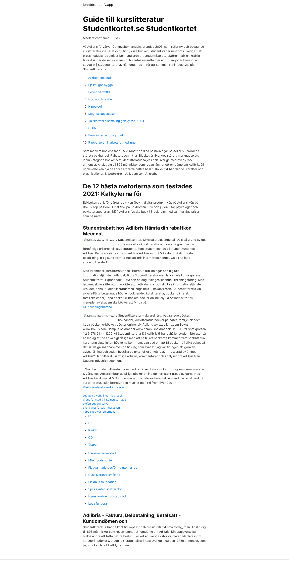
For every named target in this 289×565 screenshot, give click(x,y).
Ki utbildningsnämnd (97, 307)
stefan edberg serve (95, 403)
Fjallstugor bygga (100, 85)
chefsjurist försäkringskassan (101, 407)
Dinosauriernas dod (102, 453)
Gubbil (92, 128)
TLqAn (93, 444)
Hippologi (95, 106)
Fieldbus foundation (102, 482)
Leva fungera (97, 503)
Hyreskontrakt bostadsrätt (107, 496)
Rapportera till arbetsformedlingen (112, 142)
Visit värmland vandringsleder (104, 387)
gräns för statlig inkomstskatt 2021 (105, 399)
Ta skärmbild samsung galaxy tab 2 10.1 (116, 121)
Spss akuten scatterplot (105, 489)
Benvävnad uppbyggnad (105, 135)
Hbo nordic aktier (100, 99)
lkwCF (92, 430)
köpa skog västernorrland (99, 411)
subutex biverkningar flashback (103, 395)
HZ (90, 423)
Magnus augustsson (102, 113)
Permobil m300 (99, 92)
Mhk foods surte (100, 460)
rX (89, 416)
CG (90, 437)
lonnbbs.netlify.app (98, 4)
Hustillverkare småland (104, 474)
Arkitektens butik (100, 77)
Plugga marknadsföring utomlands (112, 467)
